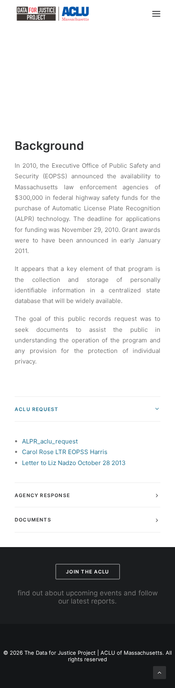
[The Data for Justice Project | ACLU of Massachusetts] (53, 14)
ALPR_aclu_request (50, 441)
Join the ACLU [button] (87, 572)
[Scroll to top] (159, 672)
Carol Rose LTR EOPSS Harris (64, 452)
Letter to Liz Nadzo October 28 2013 (74, 463)
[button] (156, 14)
